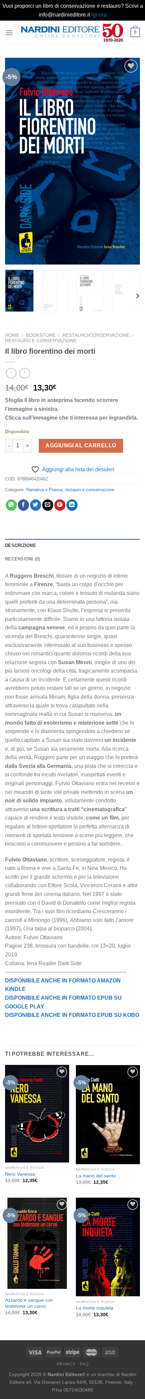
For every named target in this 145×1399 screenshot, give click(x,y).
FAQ (84, 1364)
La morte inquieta (94, 1307)
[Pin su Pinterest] (59, 505)
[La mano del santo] (108, 1114)
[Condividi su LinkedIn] (72, 505)
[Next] (129, 161)
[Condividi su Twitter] (35, 505)
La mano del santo (96, 1175)
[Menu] (9, 32)
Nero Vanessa (20, 1174)
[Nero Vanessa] (37, 1113)
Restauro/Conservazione (95, 335)
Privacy (66, 1364)
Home (12, 335)
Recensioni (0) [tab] (22, 558)
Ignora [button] (99, 15)
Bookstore (41, 335)
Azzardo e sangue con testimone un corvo (29, 1303)
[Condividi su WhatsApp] (11, 505)
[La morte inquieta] (108, 1247)
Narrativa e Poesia (44, 489)
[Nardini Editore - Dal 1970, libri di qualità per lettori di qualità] (71, 32)
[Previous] (16, 161)
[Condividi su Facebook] (23, 505)
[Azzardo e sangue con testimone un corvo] (37, 1243)
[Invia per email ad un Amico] (47, 505)
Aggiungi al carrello (81, 445)
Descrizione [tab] (20, 545)
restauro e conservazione (41, 340)
